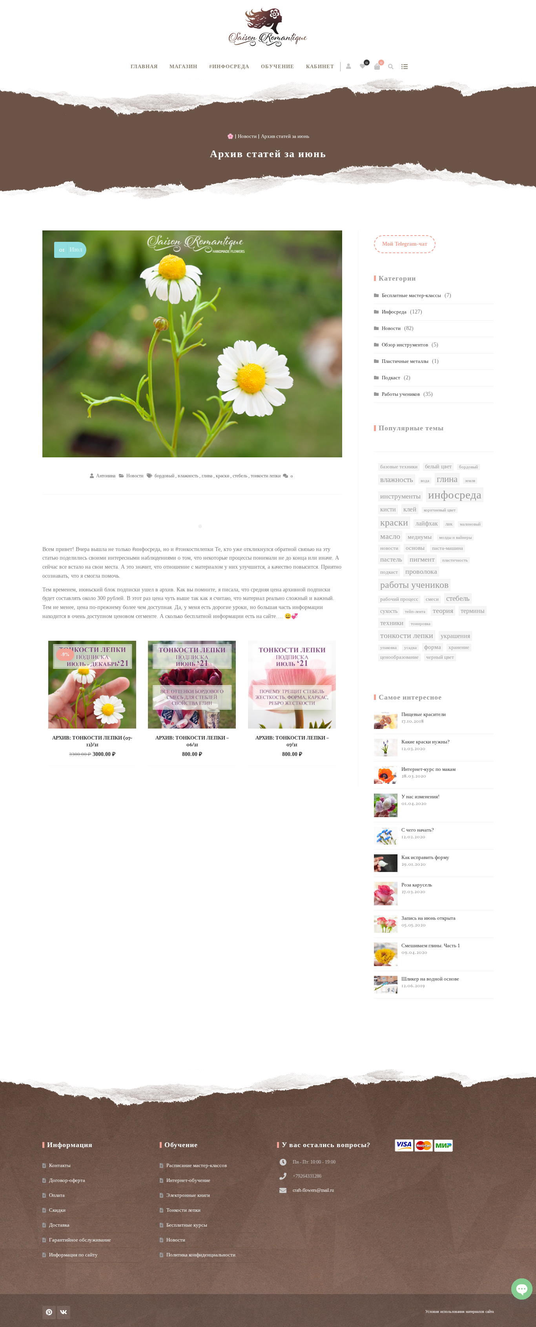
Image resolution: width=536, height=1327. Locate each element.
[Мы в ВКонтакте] (63, 1312)
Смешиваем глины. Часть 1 (430, 949)
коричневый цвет (440, 510)
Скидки (57, 1210)
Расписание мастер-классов (196, 1165)
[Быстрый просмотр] (109, 754)
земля (470, 481)
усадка (410, 647)
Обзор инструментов (405, 345)
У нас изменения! (420, 800)
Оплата (57, 1195)
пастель (391, 559)
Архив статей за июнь (268, 153)
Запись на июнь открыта (428, 921)
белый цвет (438, 467)
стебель (240, 475)
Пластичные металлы (405, 361)
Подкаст (391, 378)
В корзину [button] (84, 753)
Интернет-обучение (188, 1180)
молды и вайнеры (455, 537)
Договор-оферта (67, 1180)
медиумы (420, 537)
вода (425, 481)
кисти (388, 509)
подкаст (389, 572)
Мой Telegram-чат (404, 244)
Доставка (59, 1225)
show (404, 66)
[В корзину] (377, 66)
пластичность (455, 560)
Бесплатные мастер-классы (411, 295)
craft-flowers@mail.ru (313, 1190)
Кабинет (320, 66)
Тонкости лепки (183, 1210)
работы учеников (414, 585)
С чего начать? (417, 833)
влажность (188, 475)
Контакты (60, 1165)
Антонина (105, 476)
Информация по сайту (73, 1255)
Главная (144, 66)
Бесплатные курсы (186, 1225)
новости (389, 548)
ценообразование (399, 657)
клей (409, 509)
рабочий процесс (399, 599)
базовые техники (398, 467)
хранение (458, 647)
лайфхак (427, 523)
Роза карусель (416, 888)
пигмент (422, 559)
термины (473, 611)
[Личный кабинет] (349, 66)
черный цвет (440, 657)
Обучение (277, 66)
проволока (421, 571)
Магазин (183, 66)
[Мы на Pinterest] (49, 1312)
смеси (432, 599)
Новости (247, 136)
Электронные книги (188, 1195)
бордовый (164, 475)
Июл (70, 250)
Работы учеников (401, 394)
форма (432, 647)
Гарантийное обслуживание (80, 1240)
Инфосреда (394, 312)
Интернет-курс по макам (428, 772)
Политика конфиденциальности (200, 1255)
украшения (455, 636)
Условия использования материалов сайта (459, 1311)
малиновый (470, 524)
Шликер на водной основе (430, 982)
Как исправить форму (425, 860)
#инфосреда (229, 66)
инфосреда (454, 494)
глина (207, 475)
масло (390, 536)
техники (391, 623)
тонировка (420, 624)
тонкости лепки (266, 475)
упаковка (388, 647)
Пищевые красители (423, 717)
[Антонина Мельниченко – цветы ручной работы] (268, 27)
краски (222, 475)
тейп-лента (415, 611)
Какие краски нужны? (425, 745)
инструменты (400, 496)
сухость (388, 611)
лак (448, 524)
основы (415, 548)
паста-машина (447, 548)
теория (443, 611)
